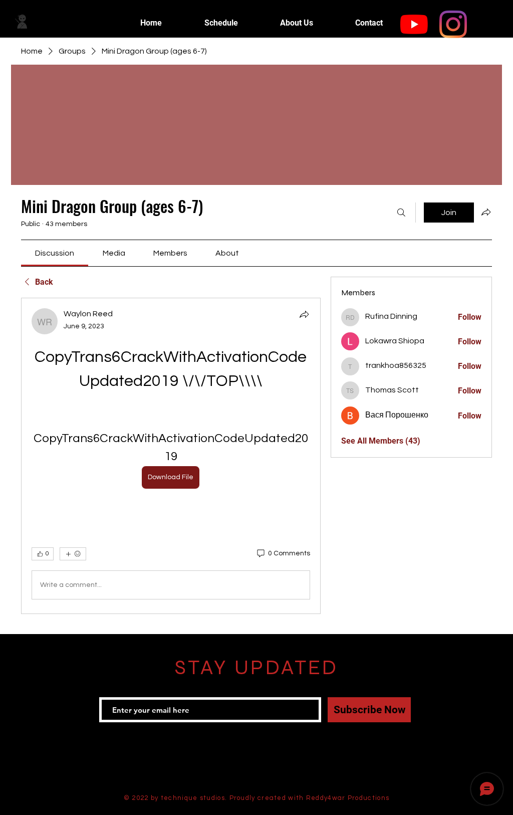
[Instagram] (453, 24)
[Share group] (486, 212)
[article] (171, 456)
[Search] (401, 212)
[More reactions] (73, 553)
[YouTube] (414, 24)
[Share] (304, 314)
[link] (54, 253)
